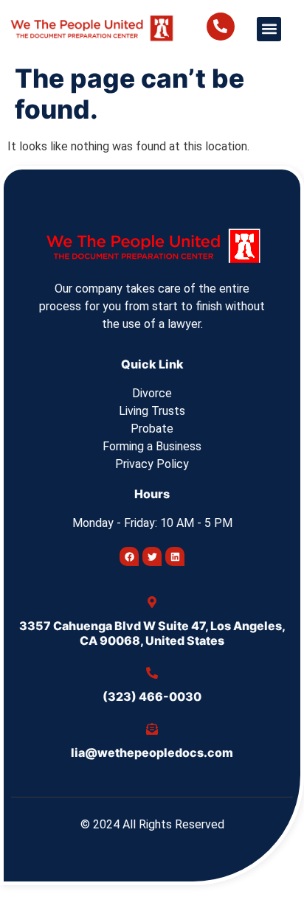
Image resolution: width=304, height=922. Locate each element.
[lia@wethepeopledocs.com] (152, 729)
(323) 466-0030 (152, 696)
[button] (269, 29)
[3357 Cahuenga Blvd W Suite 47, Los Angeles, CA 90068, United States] (152, 602)
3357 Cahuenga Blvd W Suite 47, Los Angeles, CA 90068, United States (152, 632)
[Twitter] (152, 556)
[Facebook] (129, 556)
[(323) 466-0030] (152, 673)
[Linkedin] (174, 556)
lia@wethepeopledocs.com (152, 752)
